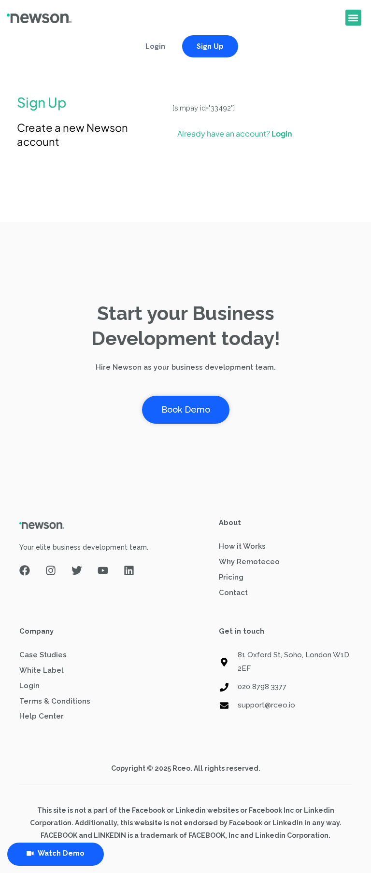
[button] (353, 18)
